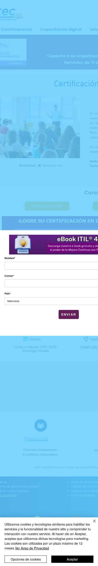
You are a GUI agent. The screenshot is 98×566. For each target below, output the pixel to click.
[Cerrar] (91, 523)
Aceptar (72, 559)
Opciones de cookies (26, 559)
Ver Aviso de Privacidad (32, 548)
